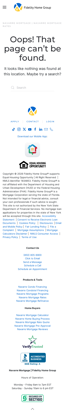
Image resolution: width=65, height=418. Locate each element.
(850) (32, 255)
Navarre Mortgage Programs (33, 293)
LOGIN (50, 121)
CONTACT (33, 121)
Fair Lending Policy (35, 226)
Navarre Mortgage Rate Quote (33, 322)
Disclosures (46, 223)
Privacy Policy (10, 237)
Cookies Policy (27, 223)
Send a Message (32, 262)
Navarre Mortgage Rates (32, 297)
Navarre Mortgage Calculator (32, 315)
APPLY (15, 121)
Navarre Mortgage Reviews (32, 329)
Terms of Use (29, 237)
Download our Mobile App (32, 136)
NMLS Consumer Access (44, 233)
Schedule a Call (32, 265)
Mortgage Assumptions (31, 230)
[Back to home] (32, 7)
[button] (4, 7)
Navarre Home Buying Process (32, 318)
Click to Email (32, 258)
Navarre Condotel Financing (32, 290)
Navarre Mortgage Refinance (32, 300)
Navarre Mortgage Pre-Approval (32, 325)
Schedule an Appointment (32, 269)
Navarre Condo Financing (32, 286)
